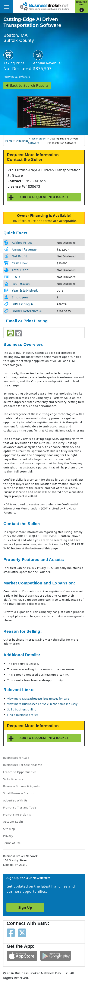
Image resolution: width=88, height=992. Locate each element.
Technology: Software (16, 76)
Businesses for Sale (16, 758)
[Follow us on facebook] (11, 932)
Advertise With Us (15, 800)
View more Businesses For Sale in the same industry (42, 704)
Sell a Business (13, 779)
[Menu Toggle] (6, 6)
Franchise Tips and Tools (20, 807)
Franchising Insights (17, 814)
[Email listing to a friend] (18, 333)
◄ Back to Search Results (27, 85)
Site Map (9, 829)
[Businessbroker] (44, 6)
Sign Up (25, 907)
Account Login (13, 821)
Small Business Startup (18, 793)
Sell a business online (21, 709)
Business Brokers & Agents (21, 786)
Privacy (8, 836)
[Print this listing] (10, 333)
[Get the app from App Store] (22, 955)
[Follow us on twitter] (22, 932)
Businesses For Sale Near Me (22, 765)
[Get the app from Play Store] (55, 955)
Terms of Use (12, 843)
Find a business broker (22, 715)
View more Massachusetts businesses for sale (38, 698)
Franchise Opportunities (19, 772)
